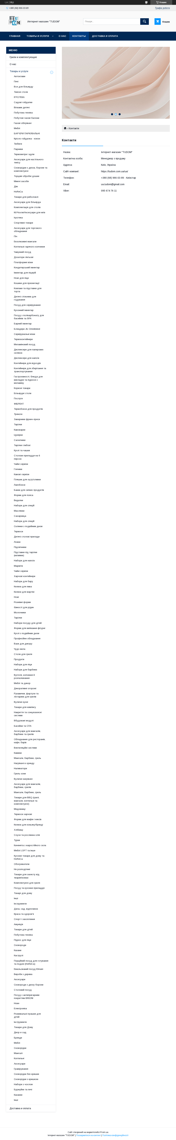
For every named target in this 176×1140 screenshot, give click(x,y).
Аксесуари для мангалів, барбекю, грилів (27, 785)
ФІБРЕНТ (19, 403)
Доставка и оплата (105, 36)
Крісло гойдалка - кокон (27, 138)
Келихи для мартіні (24, 592)
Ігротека (18, 217)
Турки (17, 840)
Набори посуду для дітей (28, 623)
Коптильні (19, 1058)
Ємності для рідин (24, 607)
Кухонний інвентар (24, 310)
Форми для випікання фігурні (29, 628)
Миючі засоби (21, 181)
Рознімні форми (22, 602)
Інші (16, 898)
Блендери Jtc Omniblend (27, 329)
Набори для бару (23, 581)
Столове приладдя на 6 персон (27, 457)
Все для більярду (23, 86)
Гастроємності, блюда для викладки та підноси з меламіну (28, 379)
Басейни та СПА (22, 726)
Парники (18, 149)
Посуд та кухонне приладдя (29, 888)
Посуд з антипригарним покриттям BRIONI (26, 996)
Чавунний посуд (22, 252)
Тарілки (18, 424)
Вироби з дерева (23, 974)
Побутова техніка (23, 112)
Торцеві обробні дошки (26, 176)
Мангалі (18, 1053)
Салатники (19, 440)
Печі (16, 81)
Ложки (17, 542)
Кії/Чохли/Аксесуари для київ (29, 212)
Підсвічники (20, 547)
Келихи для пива (23, 586)
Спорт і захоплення (24, 919)
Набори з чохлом (23, 1084)
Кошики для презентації (27, 283)
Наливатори (20, 768)
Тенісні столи (21, 92)
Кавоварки (19, 429)
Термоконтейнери (23, 339)
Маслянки (19, 511)
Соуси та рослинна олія (27, 835)
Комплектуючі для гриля (27, 883)
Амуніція (18, 924)
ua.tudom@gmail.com (112, 184)
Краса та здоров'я (24, 914)
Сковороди (20, 945)
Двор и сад (20, 1032)
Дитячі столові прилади (27, 536)
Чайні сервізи (21, 464)
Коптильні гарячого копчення (29, 246)
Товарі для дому (23, 893)
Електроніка (20, 1008)
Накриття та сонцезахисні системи (28, 714)
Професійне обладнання (27, 638)
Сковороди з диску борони (28, 984)
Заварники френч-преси (27, 419)
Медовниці (19, 809)
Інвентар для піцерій (25, 272)
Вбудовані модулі (24, 720)
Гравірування (21, 1069)
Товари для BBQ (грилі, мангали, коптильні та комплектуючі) (26, 800)
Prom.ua (104, 1132)
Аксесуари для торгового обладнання (28, 229)
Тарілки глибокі (22, 445)
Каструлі (18, 955)
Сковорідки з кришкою (26, 1079)
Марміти (18, 566)
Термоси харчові (23, 814)
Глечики (18, 469)
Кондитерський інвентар (27, 267)
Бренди (18, 1037)
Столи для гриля (23, 654)
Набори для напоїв (24, 560)
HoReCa (18, 191)
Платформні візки (23, 262)
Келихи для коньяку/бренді (28, 824)
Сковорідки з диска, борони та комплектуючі (30, 169)
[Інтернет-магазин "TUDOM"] (14, 27)
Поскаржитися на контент (88, 1135)
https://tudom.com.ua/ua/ (114, 171)
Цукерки (18, 435)
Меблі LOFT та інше (24, 850)
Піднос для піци (22, 940)
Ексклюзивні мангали (25, 241)
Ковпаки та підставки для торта (27, 290)
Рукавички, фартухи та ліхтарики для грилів (26, 695)
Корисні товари (22, 388)
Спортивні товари (23, 222)
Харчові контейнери (24, 576)
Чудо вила (19, 649)
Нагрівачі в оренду (24, 763)
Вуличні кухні (21, 702)
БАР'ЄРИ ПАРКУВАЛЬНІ (27, 133)
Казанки (18, 1095)
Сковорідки (20, 1048)
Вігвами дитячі (22, 107)
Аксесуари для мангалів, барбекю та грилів (27, 732)
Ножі (16, 597)
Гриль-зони (20, 773)
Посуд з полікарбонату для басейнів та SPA (29, 317)
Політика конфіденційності (115, 1135)
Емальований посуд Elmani (28, 969)
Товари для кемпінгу (25, 707)
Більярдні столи (22, 393)
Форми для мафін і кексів (27, 819)
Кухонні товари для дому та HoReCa (29, 857)
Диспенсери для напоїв (26, 358)
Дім (16, 186)
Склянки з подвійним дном (28, 526)
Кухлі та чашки (22, 450)
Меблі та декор (22, 683)
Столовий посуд (23, 990)
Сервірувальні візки (24, 334)
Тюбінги (18, 143)
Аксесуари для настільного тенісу (28, 161)
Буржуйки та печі (23, 1089)
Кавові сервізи (21, 474)
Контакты (79, 36)
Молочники (20, 612)
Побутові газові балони (26, 118)
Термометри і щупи (24, 154)
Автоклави (19, 76)
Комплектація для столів (27, 207)
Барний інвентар (23, 323)
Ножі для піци (21, 278)
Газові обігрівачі (22, 123)
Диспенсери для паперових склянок (28, 351)
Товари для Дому (23, 1027)
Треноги (18, 414)
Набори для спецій (24, 505)
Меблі (17, 128)
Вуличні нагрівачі (23, 779)
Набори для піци (23, 664)
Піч (15, 236)
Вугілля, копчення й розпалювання (24, 676)
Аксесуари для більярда (27, 202)
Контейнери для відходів (27, 363)
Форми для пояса (23, 495)
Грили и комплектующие (23, 57)
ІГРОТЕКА (19, 97)
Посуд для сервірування (27, 305)
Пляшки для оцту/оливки (27, 479)
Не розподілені (22, 869)
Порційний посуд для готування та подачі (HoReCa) (31, 962)
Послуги (18, 398)
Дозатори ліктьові (23, 257)
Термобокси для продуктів (28, 409)
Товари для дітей (23, 929)
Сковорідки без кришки (26, 1074)
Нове (16, 1003)
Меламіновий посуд (24, 344)
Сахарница (20, 516)
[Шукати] (144, 21)
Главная (14, 36)
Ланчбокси (19, 485)
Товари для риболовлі (26, 197)
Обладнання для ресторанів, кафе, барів (29, 741)
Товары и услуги (37, 36)
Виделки (18, 500)
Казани (17, 950)
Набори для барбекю (25, 669)
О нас (62, 36)
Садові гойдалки (23, 102)
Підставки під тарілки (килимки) (25, 554)
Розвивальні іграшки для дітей (27, 1015)
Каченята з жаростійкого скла (30, 845)
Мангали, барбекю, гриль (27, 758)
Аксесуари (19, 979)
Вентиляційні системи (25, 747)
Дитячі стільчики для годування (25, 298)
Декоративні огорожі (25, 688)
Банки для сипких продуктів (29, 490)
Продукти (19, 659)
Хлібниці (18, 830)
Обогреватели (21, 864)
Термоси (18, 531)
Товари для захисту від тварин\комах (26, 876)
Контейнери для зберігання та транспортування (30, 370)
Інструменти (20, 903)
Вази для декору (23, 643)
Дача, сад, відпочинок (26, 909)
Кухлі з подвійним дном (26, 633)
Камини (18, 753)
